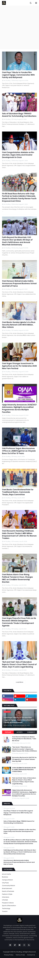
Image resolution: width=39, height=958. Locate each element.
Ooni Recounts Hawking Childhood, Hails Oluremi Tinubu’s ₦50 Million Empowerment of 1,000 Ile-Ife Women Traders (19, 534)
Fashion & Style (7, 894)
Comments (31, 732)
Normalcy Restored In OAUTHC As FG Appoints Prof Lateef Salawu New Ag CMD (24, 759)
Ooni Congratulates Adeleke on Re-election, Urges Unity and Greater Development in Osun (18, 155)
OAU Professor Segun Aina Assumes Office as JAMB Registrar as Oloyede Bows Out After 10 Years (19, 451)
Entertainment (7, 888)
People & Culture (8, 903)
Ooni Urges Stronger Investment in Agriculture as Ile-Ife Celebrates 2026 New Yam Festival (19, 366)
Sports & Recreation (9, 906)
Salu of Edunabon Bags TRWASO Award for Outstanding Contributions (19, 114)
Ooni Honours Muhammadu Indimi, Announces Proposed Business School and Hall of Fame (19, 283)
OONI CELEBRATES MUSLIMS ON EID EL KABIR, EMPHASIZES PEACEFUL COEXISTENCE (24, 769)
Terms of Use (20, 955)
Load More (19, 682)
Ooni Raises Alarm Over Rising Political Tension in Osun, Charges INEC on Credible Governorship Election (17, 578)
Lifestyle (5, 900)
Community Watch (8, 886)
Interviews (5, 897)
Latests (19, 732)
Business (5, 877)
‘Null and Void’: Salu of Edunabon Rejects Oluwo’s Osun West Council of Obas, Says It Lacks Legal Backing (19, 664)
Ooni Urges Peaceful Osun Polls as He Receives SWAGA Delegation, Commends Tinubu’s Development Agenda (19, 622)
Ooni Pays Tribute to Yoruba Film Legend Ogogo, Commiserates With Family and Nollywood (18, 75)
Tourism (4, 911)
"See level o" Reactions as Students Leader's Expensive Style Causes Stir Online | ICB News (24, 749)
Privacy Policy (8, 955)
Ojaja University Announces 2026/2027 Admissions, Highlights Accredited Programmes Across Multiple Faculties (19, 408)
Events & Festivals (8, 891)
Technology (6, 908)
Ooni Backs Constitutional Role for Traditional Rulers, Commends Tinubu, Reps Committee (17, 492)
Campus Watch (7, 880)
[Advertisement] (19, 27)
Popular (8, 732)
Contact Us (31, 955)
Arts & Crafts (6, 874)
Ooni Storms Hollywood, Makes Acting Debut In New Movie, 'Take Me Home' (24, 739)
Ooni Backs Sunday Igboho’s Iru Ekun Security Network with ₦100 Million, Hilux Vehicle (18, 324)
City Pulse (5, 883)
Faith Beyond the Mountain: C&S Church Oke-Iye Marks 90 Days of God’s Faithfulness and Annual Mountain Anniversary (17, 241)
